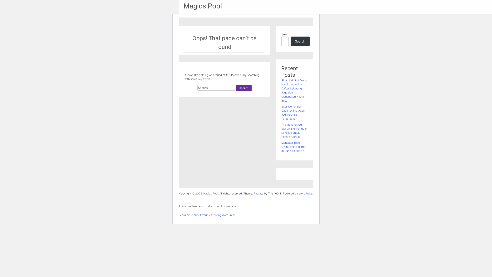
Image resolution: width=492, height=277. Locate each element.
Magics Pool (203, 6)
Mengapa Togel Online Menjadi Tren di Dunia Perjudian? (293, 146)
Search (286, 34)
